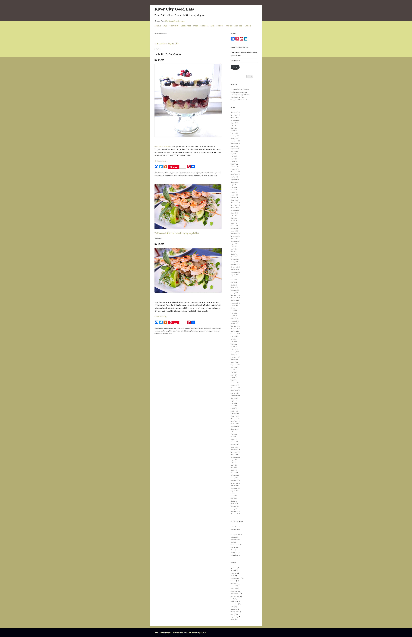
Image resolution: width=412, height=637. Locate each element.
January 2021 (235, 262)
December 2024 (235, 141)
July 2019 (233, 308)
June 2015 (234, 434)
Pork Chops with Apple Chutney (240, 94)
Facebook (220, 26)
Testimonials (174, 26)
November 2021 (235, 236)
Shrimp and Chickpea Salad (239, 100)
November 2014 (235, 452)
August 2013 (234, 491)
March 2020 (234, 287)
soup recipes (234, 604)
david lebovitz (235, 542)
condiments (234, 583)
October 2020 (235, 269)
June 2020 (234, 280)
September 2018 (235, 334)
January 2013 (235, 509)
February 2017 (235, 383)
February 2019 (235, 321)
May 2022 (234, 221)
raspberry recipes (178, 175)
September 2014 (235, 457)
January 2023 (235, 200)
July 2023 (233, 185)
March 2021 (234, 257)
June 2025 (234, 128)
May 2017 (234, 375)
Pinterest (229, 26)
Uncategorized (235, 611)
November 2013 (235, 483)
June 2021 (234, 249)
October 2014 (235, 455)
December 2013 (235, 480)
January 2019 (235, 323)
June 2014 (234, 465)
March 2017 (234, 380)
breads (232, 575)
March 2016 (234, 411)
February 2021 (235, 259)
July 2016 (233, 401)
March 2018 (234, 349)
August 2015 (234, 429)
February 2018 (235, 352)
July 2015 (233, 431)
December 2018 (235, 326)
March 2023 (234, 195)
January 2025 (235, 138)
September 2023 (235, 179)
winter (232, 619)
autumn (233, 570)
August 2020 (234, 275)
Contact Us (204, 26)
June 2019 (234, 311)
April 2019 (234, 316)
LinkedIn (248, 26)
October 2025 (235, 118)
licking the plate (235, 555)
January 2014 (235, 478)
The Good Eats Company (175, 21)
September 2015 (235, 426)
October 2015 (235, 424)
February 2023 (235, 197)
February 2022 (235, 228)
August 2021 (234, 244)
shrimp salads (172, 331)
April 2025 (234, 130)
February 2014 (235, 475)
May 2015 (234, 437)
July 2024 (233, 154)
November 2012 (235, 514)
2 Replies (157, 49)
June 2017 (234, 372)
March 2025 (234, 133)
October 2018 (235, 331)
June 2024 (234, 156)
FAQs (165, 26)
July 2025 (233, 125)
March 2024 (234, 164)
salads (182, 328)
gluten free (175, 173)
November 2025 (235, 115)
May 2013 (234, 498)
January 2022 (235, 231)
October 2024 (235, 146)
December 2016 (235, 388)
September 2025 (235, 120)
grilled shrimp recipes (209, 328)
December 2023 (235, 172)
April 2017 (234, 377)
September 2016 (235, 395)
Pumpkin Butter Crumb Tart (239, 92)
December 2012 (235, 511)
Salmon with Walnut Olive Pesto (240, 89)
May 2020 (234, 282)
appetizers (234, 568)
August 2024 (234, 151)
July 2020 (233, 277)
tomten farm (179, 331)
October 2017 (235, 362)
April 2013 (234, 501)
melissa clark (234, 537)
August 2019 (234, 305)
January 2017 (235, 385)
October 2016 (235, 393)
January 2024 (235, 169)
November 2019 (235, 298)
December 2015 (235, 419)
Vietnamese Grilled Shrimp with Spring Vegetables (176, 233)
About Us (157, 26)
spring (180, 173)
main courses (177, 328)
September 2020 (235, 272)
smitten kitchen (235, 539)
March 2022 (234, 226)
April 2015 (234, 439)
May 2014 (234, 467)
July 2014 (233, 462)
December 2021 (235, 233)
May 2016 (234, 406)
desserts (169, 173)
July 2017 (233, 370)
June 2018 (234, 341)
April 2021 (234, 254)
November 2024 (235, 143)
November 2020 (235, 267)
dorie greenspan (235, 552)
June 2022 (234, 218)
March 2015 (234, 442)
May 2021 (234, 251)
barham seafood (199, 328)
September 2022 (235, 210)
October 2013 (235, 485)
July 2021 (233, 246)
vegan (232, 614)
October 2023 (235, 177)
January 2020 (235, 293)
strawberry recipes (187, 175)
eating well (234, 588)
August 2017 (234, 367)
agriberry (195, 173)
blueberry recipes (212, 173)
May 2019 (234, 313)
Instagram (238, 26)
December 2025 (235, 112)
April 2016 (234, 408)
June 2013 (234, 496)
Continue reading (161, 161)
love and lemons (235, 527)
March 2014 (234, 473)
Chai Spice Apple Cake (237, 97)
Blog (212, 26)
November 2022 (235, 205)
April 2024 (234, 161)
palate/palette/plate (236, 534)
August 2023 (234, 182)
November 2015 (235, 421)
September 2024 (235, 148)
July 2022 (233, 215)
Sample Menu (186, 26)
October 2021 (235, 239)
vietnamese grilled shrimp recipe (192, 331)
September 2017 (235, 365)
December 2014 (235, 449)
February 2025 (235, 136)
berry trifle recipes (203, 173)
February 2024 (235, 167)
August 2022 (234, 213)
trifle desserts (196, 175)
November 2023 (235, 174)
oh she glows (234, 550)
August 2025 (234, 123)
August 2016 (234, 398)
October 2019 (235, 300)
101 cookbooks (235, 529)
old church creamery (168, 175)
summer (184, 173)
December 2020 (235, 264)
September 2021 (235, 241)
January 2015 (235, 447)
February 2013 (235, 506)
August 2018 (234, 336)
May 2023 (234, 190)
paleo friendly (235, 596)
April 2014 (234, 470)
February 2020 (235, 290)
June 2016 (234, 403)
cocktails (233, 581)
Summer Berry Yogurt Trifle (166, 43)
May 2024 (234, 159)
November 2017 (235, 359)
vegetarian (234, 617)
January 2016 (235, 416)
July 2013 (233, 493)
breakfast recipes (235, 578)
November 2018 (235, 329)
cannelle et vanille (236, 545)
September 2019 (235, 303)
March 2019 (234, 318)
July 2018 (233, 339)
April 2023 (234, 192)
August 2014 (234, 460)
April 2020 (234, 285)
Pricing (195, 26)
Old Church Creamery (162, 146)
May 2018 (234, 344)
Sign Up (235, 67)
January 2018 (235, 354)
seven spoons (234, 532)
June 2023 (234, 187)
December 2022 (235, 203)
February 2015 (235, 444)
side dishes (234, 601)
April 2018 (234, 347)
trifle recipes (204, 175)
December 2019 (235, 295)
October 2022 (235, 208)
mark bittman (234, 547)
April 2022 (234, 223)
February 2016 (235, 413)
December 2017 (235, 357)
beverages (233, 573)
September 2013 (235, 488)
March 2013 (234, 503)
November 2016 (235, 390)
